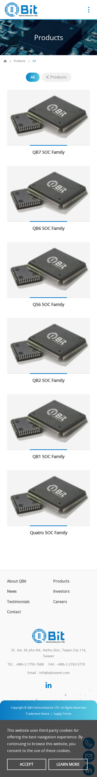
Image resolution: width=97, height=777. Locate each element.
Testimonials (18, 601)
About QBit (16, 581)
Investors (61, 591)
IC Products (56, 77)
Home (5, 61)
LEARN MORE (68, 764)
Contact (14, 612)
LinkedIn (48, 685)
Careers (60, 601)
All (33, 77)
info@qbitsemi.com (54, 672)
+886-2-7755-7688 (30, 664)
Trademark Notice (37, 713)
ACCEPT (26, 764)
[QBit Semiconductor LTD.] (21, 9)
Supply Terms (62, 713)
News (12, 591)
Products (19, 61)
